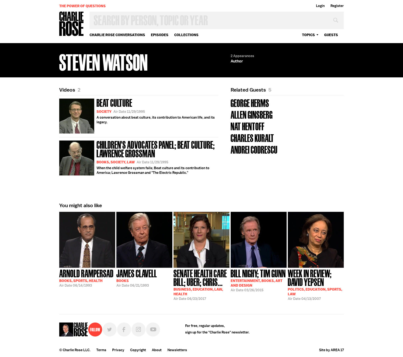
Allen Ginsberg (252, 114)
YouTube (153, 329)
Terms (101, 350)
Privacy (118, 350)
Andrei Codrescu (254, 149)
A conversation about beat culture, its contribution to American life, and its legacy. (156, 110)
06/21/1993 (136, 278)
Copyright (138, 350)
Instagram (139, 329)
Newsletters (177, 350)
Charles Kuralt (252, 137)
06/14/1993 (86, 278)
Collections (186, 35)
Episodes (159, 35)
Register (337, 5)
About (157, 350)
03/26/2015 (258, 280)
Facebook (124, 329)
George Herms (250, 102)
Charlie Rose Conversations (117, 35)
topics (308, 35)
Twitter (110, 329)
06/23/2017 (200, 284)
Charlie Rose (71, 24)
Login (320, 5)
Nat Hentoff (247, 126)
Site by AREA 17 (331, 350)
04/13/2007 (315, 284)
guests (331, 35)
